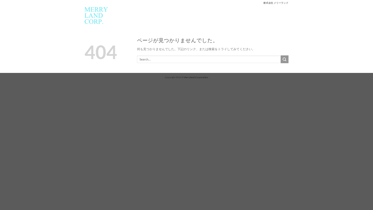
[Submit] (284, 59)
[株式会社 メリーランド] (96, 15)
